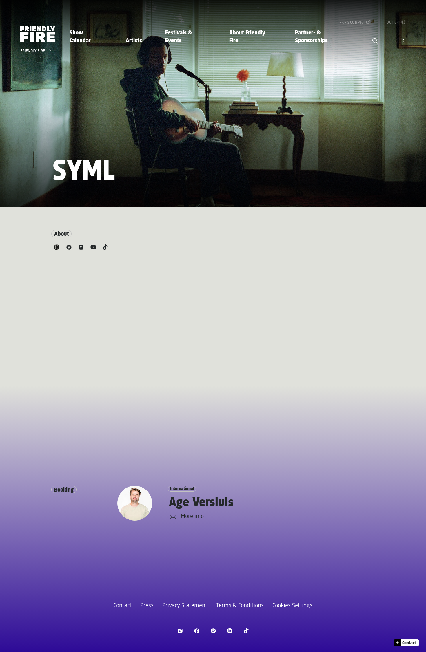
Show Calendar (80, 37)
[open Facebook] (197, 631)
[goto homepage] (37, 34)
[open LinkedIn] (230, 631)
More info (192, 516)
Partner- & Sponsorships (311, 37)
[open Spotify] (213, 631)
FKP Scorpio (351, 23)
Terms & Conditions (240, 605)
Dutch (393, 23)
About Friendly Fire (247, 37)
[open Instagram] (180, 631)
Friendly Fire (33, 51)
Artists (134, 41)
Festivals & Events (178, 37)
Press (147, 605)
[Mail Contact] (172, 517)
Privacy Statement (184, 605)
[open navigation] (403, 41)
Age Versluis (201, 502)
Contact (123, 605)
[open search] (375, 41)
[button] (406, 642)
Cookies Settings (292, 605)
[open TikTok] (246, 631)
